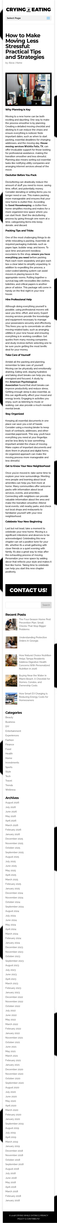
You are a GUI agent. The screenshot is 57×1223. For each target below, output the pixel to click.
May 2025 (10, 870)
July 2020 (10, 1092)
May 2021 (10, 1051)
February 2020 (13, 1114)
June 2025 (11, 865)
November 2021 (14, 1037)
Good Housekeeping (20, 205)
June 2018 (11, 1178)
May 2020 (10, 1101)
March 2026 (11, 825)
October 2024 (12, 902)
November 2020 (14, 1073)
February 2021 (13, 1060)
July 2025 (10, 861)
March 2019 (11, 1141)
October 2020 (12, 1078)
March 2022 (11, 1024)
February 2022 (13, 1028)
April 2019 (10, 1137)
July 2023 (10, 970)
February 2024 (13, 938)
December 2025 (14, 838)
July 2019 (10, 1132)
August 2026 (12, 802)
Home (19, 63)
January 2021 (12, 1064)
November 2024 (14, 897)
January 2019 (12, 1146)
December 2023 (14, 947)
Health (9, 753)
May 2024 (10, 924)
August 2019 (12, 1128)
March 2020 (11, 1110)
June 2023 (11, 974)
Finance (9, 744)
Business (10, 722)
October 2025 (12, 847)
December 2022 (14, 997)
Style (8, 771)
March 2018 (11, 1191)
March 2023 (11, 983)
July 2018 (10, 1173)
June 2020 (11, 1096)
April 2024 (10, 929)
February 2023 (13, 988)
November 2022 (14, 1001)
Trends (9, 785)
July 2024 (10, 915)
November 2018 (14, 1155)
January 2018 (12, 1200)
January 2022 (12, 1033)
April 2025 (10, 875)
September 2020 (14, 1082)
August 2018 (12, 1168)
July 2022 (10, 1010)
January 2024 (12, 942)
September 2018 (14, 1164)
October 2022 (12, 1006)
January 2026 (12, 834)
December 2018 (14, 1150)
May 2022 (10, 1019)
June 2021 (10, 1046)
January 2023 (12, 992)
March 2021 (11, 1055)
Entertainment (13, 731)
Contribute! (33, 1219)
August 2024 (12, 911)
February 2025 (13, 884)
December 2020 (14, 1069)
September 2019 (14, 1123)
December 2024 (14, 893)
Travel (8, 780)
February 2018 (13, 1196)
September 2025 (14, 852)
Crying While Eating (27, 1215)
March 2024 (11, 933)
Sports (8, 767)
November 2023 (14, 951)
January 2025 (12, 888)
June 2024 (11, 920)
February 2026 (13, 829)
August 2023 (12, 965)
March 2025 (11, 879)
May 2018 (10, 1182)
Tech (8, 776)
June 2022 (11, 1015)
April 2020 (10, 1105)
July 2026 (10, 807)
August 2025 (12, 856)
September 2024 (14, 906)
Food (8, 749)
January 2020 (12, 1119)
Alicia (11, 63)
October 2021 (12, 1042)
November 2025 (14, 843)
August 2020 (12, 1087)
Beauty (9, 717)
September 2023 (14, 960)
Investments (12, 762)
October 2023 (12, 956)
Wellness (10, 789)
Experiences (12, 735)
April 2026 (10, 820)
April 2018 (10, 1187)
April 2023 (10, 979)
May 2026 (10, 816)
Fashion (9, 740)
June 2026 (11, 811)
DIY (7, 726)
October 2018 (12, 1159)
